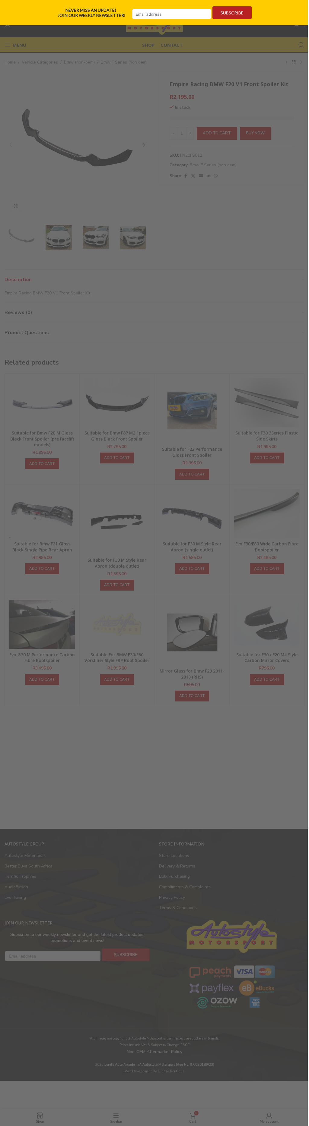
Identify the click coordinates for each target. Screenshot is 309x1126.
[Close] (302, 7)
